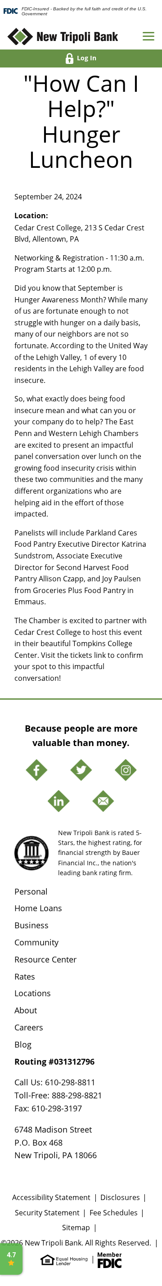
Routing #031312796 (54, 1061)
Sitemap (76, 1227)
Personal (31, 891)
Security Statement (47, 1212)
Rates (24, 976)
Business (31, 925)
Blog (23, 1044)
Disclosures (120, 1197)
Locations (32, 993)
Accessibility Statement (51, 1197)
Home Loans (38, 908)
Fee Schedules (114, 1212)
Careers (28, 1027)
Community (36, 942)
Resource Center (45, 959)
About (25, 1010)
